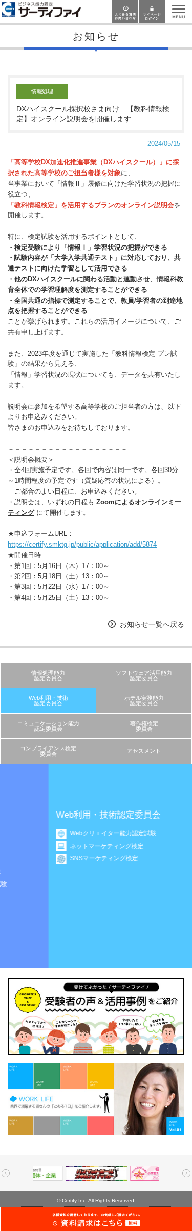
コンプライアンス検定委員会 (48, 751)
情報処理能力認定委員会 (48, 675)
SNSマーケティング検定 (66, 858)
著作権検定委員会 (144, 726)
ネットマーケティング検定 (68, 846)
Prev (6, 1173)
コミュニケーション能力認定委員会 (48, 726)
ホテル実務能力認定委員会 (144, 700)
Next (186, 1173)
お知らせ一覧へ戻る (152, 624)
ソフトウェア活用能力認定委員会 (144, 675)
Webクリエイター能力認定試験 (75, 833)
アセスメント (144, 751)
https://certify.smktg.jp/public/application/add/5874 (82, 544)
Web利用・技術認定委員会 (48, 700)
